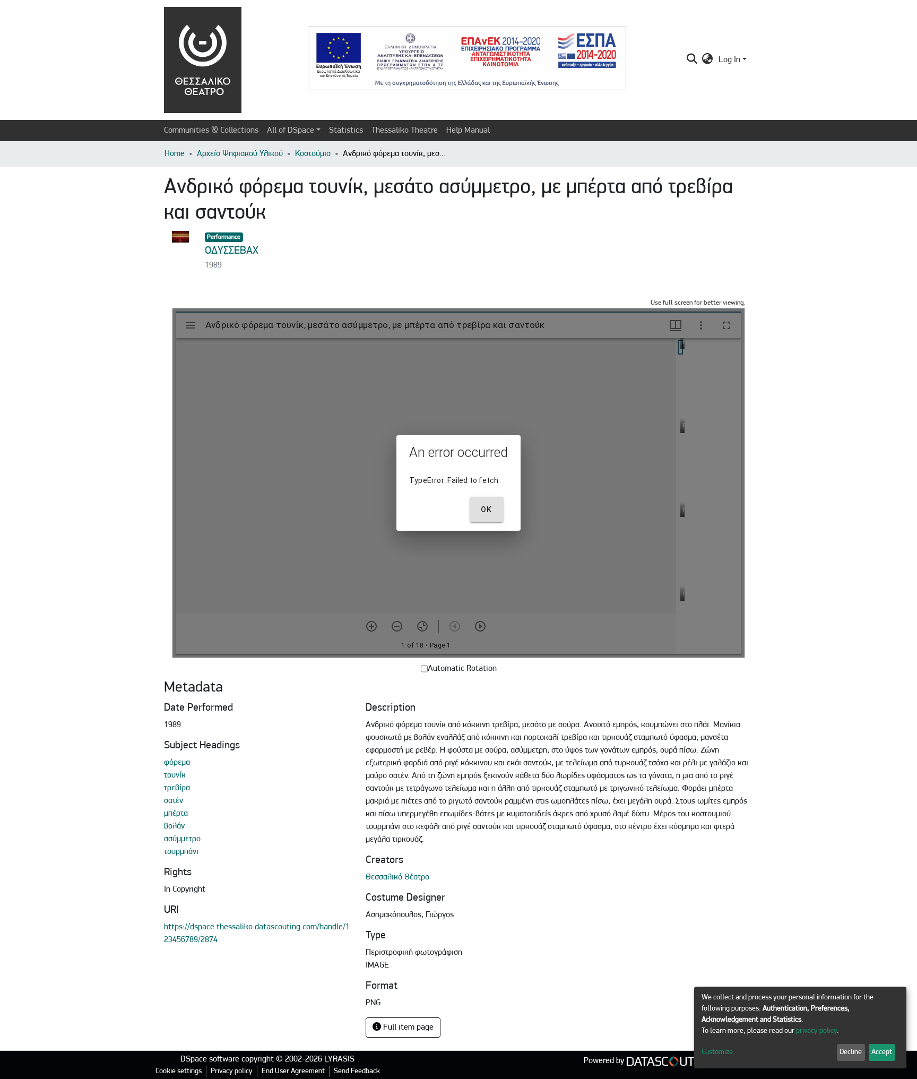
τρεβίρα (177, 788)
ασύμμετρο (182, 839)
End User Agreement (293, 1071)
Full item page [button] (407, 1027)
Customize (717, 1052)
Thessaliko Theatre (404, 130)
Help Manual (468, 130)
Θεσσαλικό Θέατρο (397, 877)
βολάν (174, 826)
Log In (729, 60)
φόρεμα (177, 762)
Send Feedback (357, 1071)
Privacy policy (232, 1071)
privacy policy (816, 1031)
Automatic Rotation (462, 668)
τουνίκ (175, 775)
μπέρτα (176, 813)
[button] (707, 60)
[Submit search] (692, 60)
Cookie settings (178, 1071)
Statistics (346, 130)
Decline (851, 1052)
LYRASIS (339, 1059)
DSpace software (209, 1059)
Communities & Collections (211, 130)
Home (175, 154)
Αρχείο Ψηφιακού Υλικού (240, 154)
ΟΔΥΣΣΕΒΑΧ (231, 251)
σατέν (173, 801)
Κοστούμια (313, 154)
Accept (881, 1052)
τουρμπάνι (181, 852)
